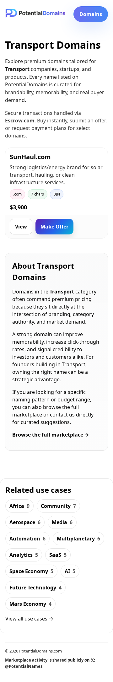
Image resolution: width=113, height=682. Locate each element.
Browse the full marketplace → (50, 434)
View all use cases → (29, 618)
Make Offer (54, 226)
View (21, 226)
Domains (90, 14)
